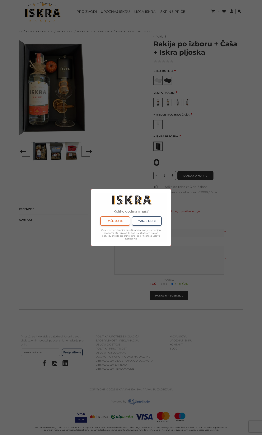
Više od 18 (115, 220)
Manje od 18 (147, 221)
